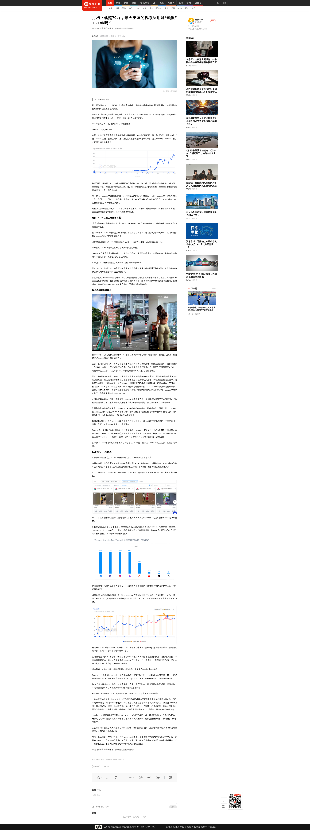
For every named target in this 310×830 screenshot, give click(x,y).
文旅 (166, 8)
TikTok (106, 766)
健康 (144, 8)
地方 (151, 8)
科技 (110, 8)
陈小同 (188, 251)
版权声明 (204, 827)
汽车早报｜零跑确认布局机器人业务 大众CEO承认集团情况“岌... (201, 244)
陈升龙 (188, 66)
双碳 (187, 8)
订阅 (212, 21)
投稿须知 (197, 827)
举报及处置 (212, 827)
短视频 (96, 766)
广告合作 (183, 827)
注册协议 (190, 827)
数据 (173, 8)
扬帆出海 (95, 36)
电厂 (193, 8)
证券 (124, 8)
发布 (172, 807)
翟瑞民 (188, 95)
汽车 (137, 8)
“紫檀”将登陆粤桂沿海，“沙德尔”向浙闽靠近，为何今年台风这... (201, 153)
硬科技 (158, 8)
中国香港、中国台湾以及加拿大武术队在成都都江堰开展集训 (201, 309)
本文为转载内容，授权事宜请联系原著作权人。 (110, 759)
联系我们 (176, 827)
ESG (180, 8)
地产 (130, 8)
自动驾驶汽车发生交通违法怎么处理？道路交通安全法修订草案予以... (201, 121)
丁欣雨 (188, 189)
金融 (117, 8)
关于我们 (169, 827)
